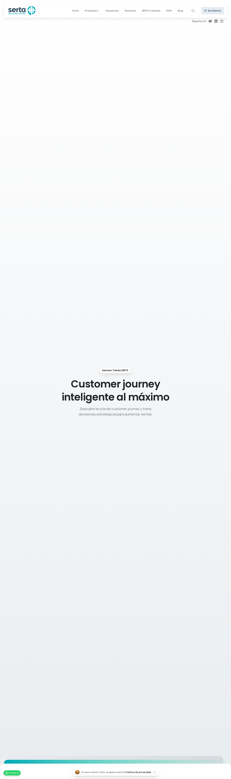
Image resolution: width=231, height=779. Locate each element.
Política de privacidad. (139, 772)
